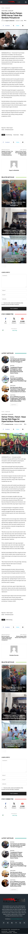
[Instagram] (7, 922)
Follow (14, 317)
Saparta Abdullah (10, 20)
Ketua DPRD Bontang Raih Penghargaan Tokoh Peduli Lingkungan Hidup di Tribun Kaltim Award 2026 (18, 399)
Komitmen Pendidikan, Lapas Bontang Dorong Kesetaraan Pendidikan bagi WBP (14, 259)
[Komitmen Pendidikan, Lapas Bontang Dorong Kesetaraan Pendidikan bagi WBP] (14, 249)
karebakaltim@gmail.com (17, 919)
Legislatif (10, 10)
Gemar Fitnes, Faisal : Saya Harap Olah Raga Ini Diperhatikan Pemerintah (20, 153)
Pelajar (21, 134)
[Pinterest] (16, 922)
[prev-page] (3, 266)
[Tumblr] (20, 922)
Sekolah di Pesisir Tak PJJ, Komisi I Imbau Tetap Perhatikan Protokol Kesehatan (7, 153)
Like (6, 317)
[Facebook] (3, 922)
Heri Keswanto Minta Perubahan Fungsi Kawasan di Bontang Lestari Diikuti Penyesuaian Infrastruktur (18, 389)
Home (3, 8)
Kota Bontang (9, 134)
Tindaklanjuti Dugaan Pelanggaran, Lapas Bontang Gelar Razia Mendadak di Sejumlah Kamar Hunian (14, 231)
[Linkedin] (11, 922)
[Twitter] (24, 922)
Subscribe (22, 317)
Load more (13, 404)
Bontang (13, 200)
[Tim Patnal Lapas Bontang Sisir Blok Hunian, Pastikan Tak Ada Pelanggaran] (14, 193)
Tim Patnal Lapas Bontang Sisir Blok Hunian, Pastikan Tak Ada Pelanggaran (14, 203)
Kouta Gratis (16, 134)
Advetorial (7, 8)
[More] (22, 25)
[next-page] (5, 266)
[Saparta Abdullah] (3, 21)
